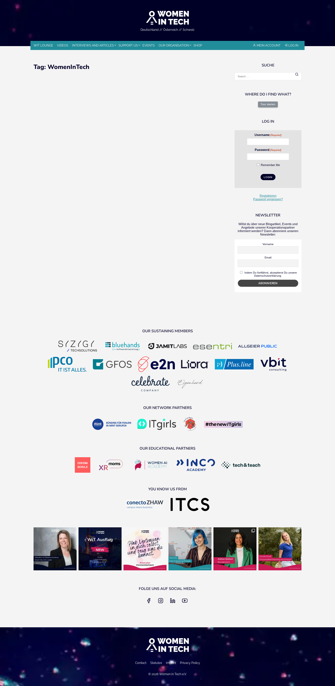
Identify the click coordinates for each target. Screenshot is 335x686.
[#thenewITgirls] (223, 425)
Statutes (156, 663)
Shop (197, 45)
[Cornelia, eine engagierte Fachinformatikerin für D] (279, 548)
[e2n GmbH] (156, 364)
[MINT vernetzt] (112, 424)
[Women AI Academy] (151, 465)
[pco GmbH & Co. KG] (67, 365)
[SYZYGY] (77, 347)
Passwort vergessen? (268, 199)
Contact (140, 663)
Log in (293, 45)
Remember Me (270, 165)
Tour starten (268, 104)
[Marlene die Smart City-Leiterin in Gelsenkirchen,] (55, 548)
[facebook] (149, 601)
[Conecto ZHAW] (145, 505)
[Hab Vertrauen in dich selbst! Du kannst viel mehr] (145, 548)
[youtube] (185, 601)
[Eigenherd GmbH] (189, 384)
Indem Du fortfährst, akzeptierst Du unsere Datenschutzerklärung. (270, 274)
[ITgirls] (157, 424)
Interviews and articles (93, 45)
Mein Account (269, 45)
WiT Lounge (43, 45)
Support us (128, 45)
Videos (62, 45)
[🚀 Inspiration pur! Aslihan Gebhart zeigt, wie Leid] (234, 548)
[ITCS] (190, 505)
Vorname (268, 244)
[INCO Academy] (196, 465)
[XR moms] (111, 465)
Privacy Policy (190, 663)
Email (268, 257)
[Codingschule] (82, 465)
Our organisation (174, 45)
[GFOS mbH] (112, 364)
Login (268, 177)
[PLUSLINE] (234, 364)
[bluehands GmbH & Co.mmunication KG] (122, 346)
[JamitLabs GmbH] (167, 346)
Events (148, 45)
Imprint (171, 663)
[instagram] (161, 601)
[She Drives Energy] (190, 425)
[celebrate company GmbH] (150, 384)
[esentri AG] (212, 346)
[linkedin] (173, 601)
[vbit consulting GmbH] (273, 364)
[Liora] (195, 364)
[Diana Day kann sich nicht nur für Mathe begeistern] (190, 548)
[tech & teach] (241, 465)
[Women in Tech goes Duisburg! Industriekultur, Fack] (100, 548)
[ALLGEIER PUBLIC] (257, 347)
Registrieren (268, 195)
